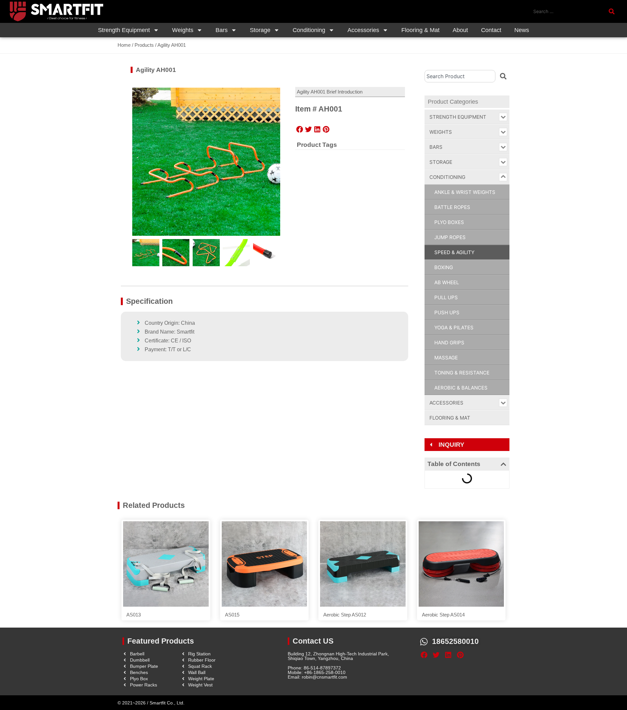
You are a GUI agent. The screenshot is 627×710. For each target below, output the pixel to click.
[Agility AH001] (206, 162)
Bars (222, 30)
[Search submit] (613, 11)
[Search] (503, 76)
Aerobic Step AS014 (443, 614)
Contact (491, 30)
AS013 (133, 614)
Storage (260, 30)
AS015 (232, 614)
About (460, 30)
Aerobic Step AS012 (344, 614)
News (521, 30)
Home (124, 45)
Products (144, 45)
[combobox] (460, 76)
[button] (299, 129)
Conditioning (309, 30)
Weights (182, 30)
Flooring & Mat (420, 30)
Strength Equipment (124, 30)
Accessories (363, 30)
